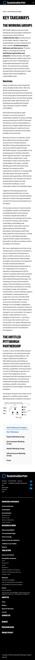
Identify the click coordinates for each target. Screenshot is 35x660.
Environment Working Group (15, 442)
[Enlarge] (30, 404)
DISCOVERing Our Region (17, 428)
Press (9, 460)
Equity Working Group (16, 437)
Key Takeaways (13, 432)
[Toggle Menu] (31, 2)
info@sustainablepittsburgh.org (17, 483)
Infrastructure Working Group (16, 454)
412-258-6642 (12, 481)
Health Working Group (16, 448)
